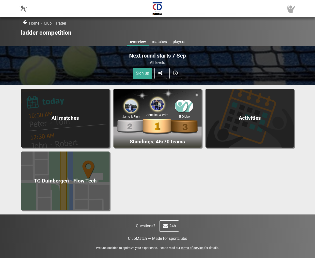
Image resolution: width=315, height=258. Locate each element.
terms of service (192, 248)
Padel (61, 23)
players (179, 41)
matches (159, 41)
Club (48, 23)
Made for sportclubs (169, 238)
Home (34, 23)
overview (138, 41)
